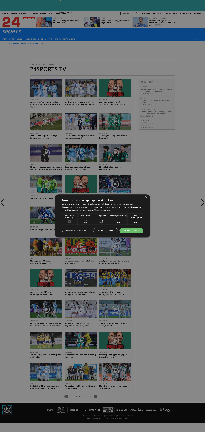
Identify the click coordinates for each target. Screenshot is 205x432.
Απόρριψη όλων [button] (105, 231)
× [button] (146, 197)
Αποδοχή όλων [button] (131, 231)
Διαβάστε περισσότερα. (101, 210)
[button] (74, 230)
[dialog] (102, 215)
